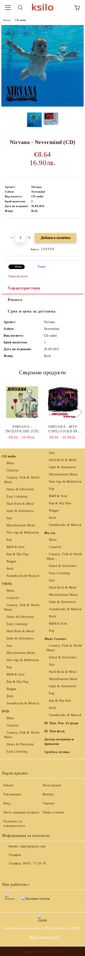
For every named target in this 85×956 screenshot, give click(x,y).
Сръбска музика (57, 752)
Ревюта (15, 299)
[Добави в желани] (77, 225)
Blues (10, 463)
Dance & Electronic (20, 489)
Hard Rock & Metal (20, 503)
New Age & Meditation (23, 532)
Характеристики (24, 288)
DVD (5, 711)
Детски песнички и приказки (59, 742)
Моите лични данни (44, 937)
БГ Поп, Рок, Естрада (61, 723)
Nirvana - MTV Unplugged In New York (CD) (63, 429)
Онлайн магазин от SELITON (43, 951)
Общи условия (53, 812)
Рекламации (12, 794)
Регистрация (52, 785)
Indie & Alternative (20, 511)
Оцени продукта (18, 276)
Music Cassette (55, 639)
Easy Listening (17, 496)
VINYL (7, 584)
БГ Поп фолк (54, 731)
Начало (7, 20)
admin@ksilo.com (32, 846)
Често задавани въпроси (21, 812)
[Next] (77, 412)
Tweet (41, 266)
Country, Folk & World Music (21, 480)
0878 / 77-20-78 (34, 863)
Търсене (49, 803)
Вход (6, 803)
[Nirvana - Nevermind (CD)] (42, 105)
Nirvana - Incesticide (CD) (22, 429)
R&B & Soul (15, 547)
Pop (9, 539)
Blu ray (50, 533)
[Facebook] (8, 872)
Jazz (9, 518)
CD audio (20, 20)
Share (18, 266)
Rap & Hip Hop (18, 554)
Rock (10, 568)
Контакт (48, 794)
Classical (13, 470)
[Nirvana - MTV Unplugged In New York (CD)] (63, 402)
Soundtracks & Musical (23, 575)
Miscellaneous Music (21, 525)
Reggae (12, 561)
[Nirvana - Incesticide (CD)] (22, 402)
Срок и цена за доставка (32, 311)
